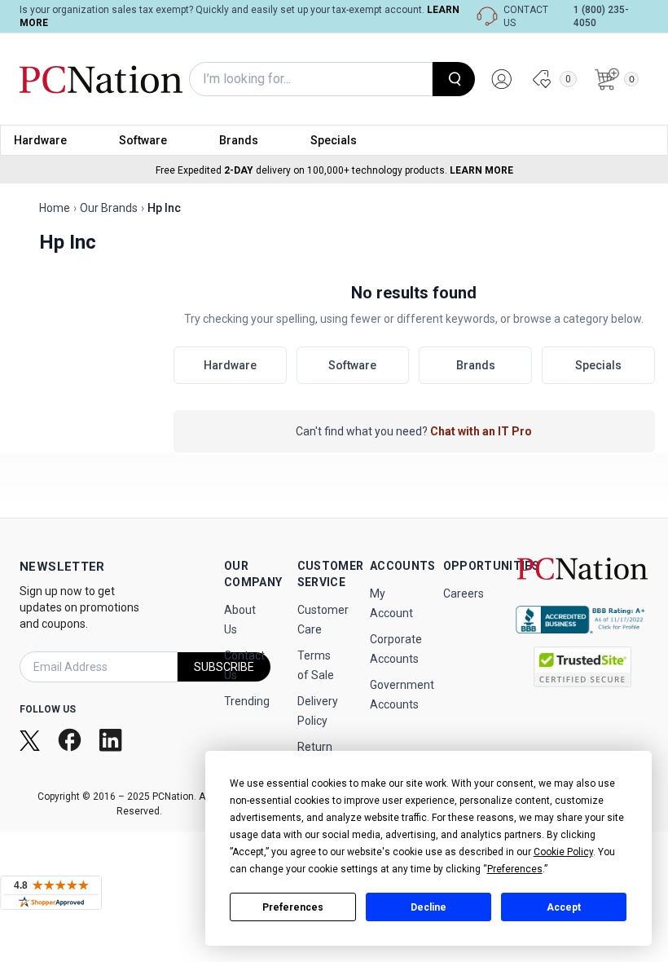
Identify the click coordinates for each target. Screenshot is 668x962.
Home (54, 207)
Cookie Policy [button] (563, 852)
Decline (428, 907)
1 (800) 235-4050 (601, 16)
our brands (109, 207)
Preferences (292, 907)
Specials (333, 140)
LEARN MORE (481, 170)
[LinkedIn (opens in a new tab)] (112, 739)
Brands (238, 140)
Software (143, 140)
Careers (463, 593)
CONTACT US (525, 16)
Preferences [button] (515, 869)
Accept (564, 907)
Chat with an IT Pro (481, 431)
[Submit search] (454, 79)
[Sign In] (501, 79)
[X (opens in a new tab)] (31, 739)
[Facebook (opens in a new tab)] (71, 739)
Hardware (40, 140)
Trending (247, 701)
